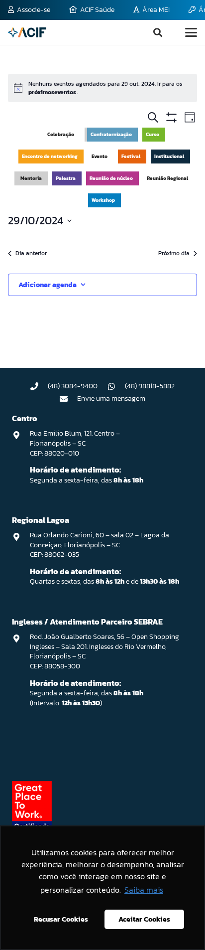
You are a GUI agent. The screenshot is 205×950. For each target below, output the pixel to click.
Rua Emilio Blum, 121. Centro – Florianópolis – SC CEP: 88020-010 (75, 443)
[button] (158, 32)
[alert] (102, 88)
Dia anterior (31, 253)
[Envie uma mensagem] (69, 399)
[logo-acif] (27, 32)
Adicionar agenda (47, 285)
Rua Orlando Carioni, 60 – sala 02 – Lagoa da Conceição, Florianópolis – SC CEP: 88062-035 (99, 545)
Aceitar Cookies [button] (144, 919)
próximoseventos (52, 92)
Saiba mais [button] (143, 890)
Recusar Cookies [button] (61, 919)
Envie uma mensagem (111, 398)
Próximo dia (174, 253)
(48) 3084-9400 (73, 386)
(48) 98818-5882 (150, 386)
